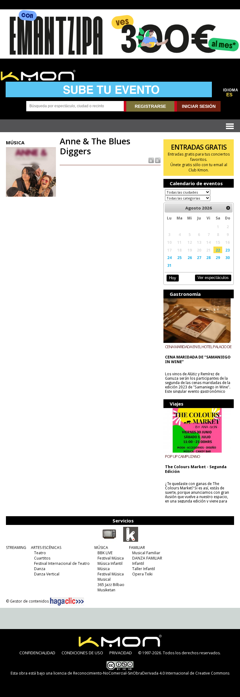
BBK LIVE (105, 552)
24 (169, 257)
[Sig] (228, 208)
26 (190, 257)
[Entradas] (130, 540)
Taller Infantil (143, 568)
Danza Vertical (46, 574)
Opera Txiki (142, 574)
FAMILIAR (137, 547)
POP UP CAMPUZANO (182, 456)
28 (208, 257)
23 (227, 250)
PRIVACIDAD (120, 653)
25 (179, 257)
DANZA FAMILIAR (147, 558)
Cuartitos (42, 558)
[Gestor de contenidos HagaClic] (67, 601)
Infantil (138, 563)
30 (227, 257)
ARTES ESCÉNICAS (46, 547)
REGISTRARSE (150, 106)
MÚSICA (101, 547)
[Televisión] (109, 540)
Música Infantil (110, 563)
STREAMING (16, 547)
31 (169, 265)
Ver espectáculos (213, 277)
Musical (104, 579)
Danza (39, 568)
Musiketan (106, 590)
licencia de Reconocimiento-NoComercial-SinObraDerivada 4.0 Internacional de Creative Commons (141, 673)
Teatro (40, 552)
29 (218, 257)
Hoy (172, 278)
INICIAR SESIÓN (199, 106)
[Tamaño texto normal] (151, 160)
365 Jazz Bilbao (111, 584)
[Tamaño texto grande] (157, 160)
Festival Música (111, 558)
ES (229, 94)
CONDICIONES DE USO (82, 653)
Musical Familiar (146, 552)
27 (199, 257)
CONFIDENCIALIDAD (37, 653)
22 (218, 250)
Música (104, 568)
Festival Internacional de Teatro (62, 563)
